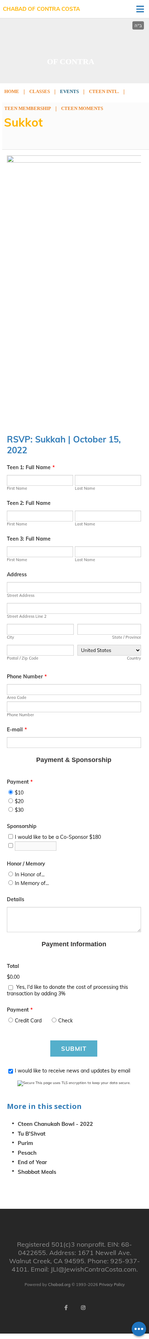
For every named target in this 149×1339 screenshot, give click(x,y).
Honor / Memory (26, 863)
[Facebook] (66, 1307)
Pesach (27, 1152)
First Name (17, 488)
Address (17, 574)
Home (11, 91)
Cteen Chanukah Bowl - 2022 (55, 1123)
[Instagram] (83, 1307)
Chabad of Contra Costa (41, 8)
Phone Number (27, 676)
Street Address (20, 595)
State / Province (126, 637)
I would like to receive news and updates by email (72, 1070)
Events (69, 91)
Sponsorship (22, 826)
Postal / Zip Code (22, 658)
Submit (73, 1048)
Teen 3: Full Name (29, 539)
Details (15, 899)
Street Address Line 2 (27, 616)
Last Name (85, 488)
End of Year (32, 1162)
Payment (20, 782)
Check (65, 1020)
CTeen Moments (82, 108)
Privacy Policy (112, 1284)
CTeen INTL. (104, 91)
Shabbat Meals (37, 1171)
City (10, 637)
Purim (25, 1143)
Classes (39, 91)
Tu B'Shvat (32, 1133)
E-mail (17, 729)
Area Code (16, 697)
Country (134, 658)
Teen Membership (27, 108)
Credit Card (28, 1020)
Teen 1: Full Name (31, 467)
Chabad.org (59, 1284)
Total (13, 966)
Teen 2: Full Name (29, 503)
